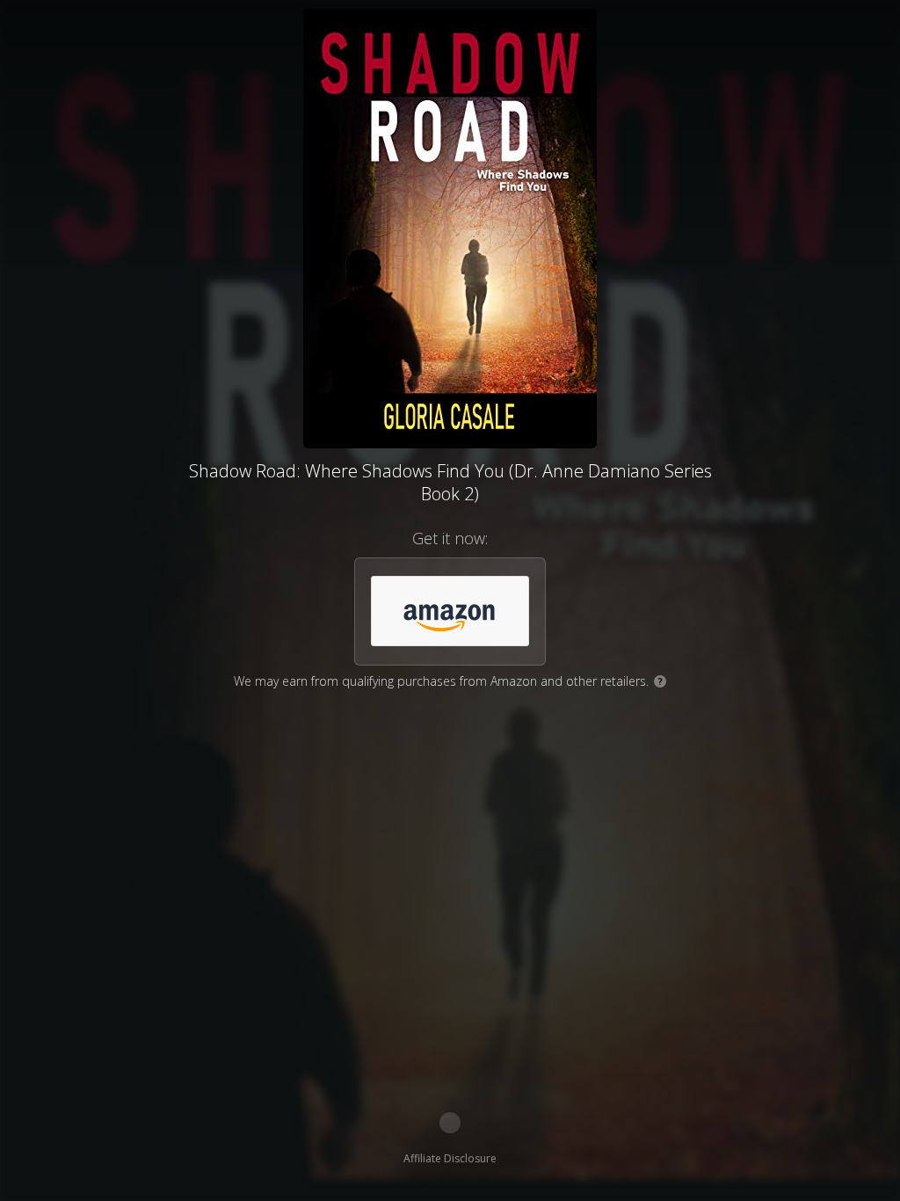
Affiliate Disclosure (450, 1158)
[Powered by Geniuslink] (450, 1122)
